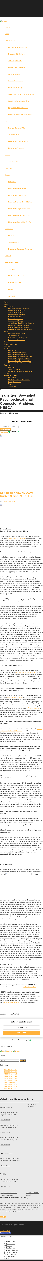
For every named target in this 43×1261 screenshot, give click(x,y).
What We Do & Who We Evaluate (18, 276)
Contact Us (12, 182)
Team (7, 34)
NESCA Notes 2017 (10, 1070)
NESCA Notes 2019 (10, 1074)
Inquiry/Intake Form (12, 161)
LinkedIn (28, 1195)
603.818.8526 (5, 1145)
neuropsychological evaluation (26, 672)
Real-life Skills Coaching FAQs (18, 141)
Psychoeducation (33, 708)
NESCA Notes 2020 (10, 1076)
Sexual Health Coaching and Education (21, 94)
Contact (8, 175)
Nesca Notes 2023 (9, 501)
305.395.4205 (5, 1186)
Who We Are (12, 269)
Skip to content (5, 1231)
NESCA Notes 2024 (10, 1084)
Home (7, 27)
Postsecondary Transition (16, 67)
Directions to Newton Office (17, 188)
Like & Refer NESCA (32, 1193)
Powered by (4, 432)
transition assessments (15, 697)
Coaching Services (14, 74)
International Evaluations (16, 54)
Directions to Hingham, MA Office (19, 209)
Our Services (10, 40)
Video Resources (13, 242)
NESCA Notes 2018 (10, 1072)
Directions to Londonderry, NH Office (20, 202)
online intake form (29, 987)
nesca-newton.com (7, 1195)
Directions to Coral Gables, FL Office (19, 222)
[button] (5, 1233)
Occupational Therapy (15, 87)
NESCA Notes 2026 (10, 1089)
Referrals (11, 235)
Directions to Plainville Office (17, 195)
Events (7, 155)
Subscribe (5, 429)
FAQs (7, 121)
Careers (8, 256)
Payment (8, 168)
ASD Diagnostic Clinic (15, 61)
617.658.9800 (5, 1120)
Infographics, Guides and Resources (20, 249)
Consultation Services (15, 81)
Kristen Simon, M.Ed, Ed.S (16, 538)
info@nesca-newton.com (12, 1002)
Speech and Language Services (18, 101)
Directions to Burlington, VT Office (19, 215)
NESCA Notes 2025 (10, 1086)
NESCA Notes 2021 (10, 1078)
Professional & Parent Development (20, 114)
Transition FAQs (13, 135)
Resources (9, 229)
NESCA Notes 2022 (10, 1080)
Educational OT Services (16, 148)
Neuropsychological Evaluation (18, 47)
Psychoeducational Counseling (18, 108)
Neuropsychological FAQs (16, 128)
